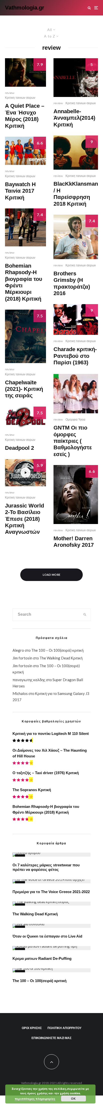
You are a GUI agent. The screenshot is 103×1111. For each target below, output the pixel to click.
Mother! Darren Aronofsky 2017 (74, 541)
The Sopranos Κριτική (31, 790)
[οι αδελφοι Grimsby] (76, 237)
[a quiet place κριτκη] (25, 72)
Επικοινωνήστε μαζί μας (52, 1038)
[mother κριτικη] (76, 494)
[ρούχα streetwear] (51, 855)
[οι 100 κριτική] (51, 970)
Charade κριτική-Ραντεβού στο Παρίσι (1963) (75, 356)
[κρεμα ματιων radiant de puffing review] (51, 948)
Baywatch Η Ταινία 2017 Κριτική (20, 191)
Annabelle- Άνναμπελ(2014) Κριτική (74, 118)
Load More (51, 574)
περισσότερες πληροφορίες (35, 1099)
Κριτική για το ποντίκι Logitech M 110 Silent (50, 733)
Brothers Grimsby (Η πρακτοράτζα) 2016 (72, 283)
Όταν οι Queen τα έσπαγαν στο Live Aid (47, 936)
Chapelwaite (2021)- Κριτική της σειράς (24, 389)
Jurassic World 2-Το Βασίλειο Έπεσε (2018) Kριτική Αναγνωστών (24, 519)
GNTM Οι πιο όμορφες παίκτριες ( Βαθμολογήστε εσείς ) (73, 441)
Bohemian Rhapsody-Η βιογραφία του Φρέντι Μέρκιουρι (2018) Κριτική (23, 282)
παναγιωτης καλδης (28, 679)
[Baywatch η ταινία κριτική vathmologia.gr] (25, 151)
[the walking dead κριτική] (51, 904)
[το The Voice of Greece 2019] (51, 881)
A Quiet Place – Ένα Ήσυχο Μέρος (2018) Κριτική (24, 116)
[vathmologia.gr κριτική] (25, 418)
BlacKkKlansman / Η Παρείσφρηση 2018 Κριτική (76, 194)
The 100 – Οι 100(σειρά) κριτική (57, 650)
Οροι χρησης (32, 1028)
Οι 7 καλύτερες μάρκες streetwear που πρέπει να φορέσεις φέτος (46, 867)
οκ (73, 1098)
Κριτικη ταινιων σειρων (20, 97)
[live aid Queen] (51, 926)
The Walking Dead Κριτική (61, 658)
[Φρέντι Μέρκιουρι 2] (25, 227)
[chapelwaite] (25, 336)
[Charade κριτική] (76, 319)
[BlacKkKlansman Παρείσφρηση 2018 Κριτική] (76, 152)
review (9, 93)
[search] (85, 615)
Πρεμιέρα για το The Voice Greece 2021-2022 (51, 892)
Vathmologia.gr (24, 7)
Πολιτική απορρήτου (65, 1028)
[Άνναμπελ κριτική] (76, 77)
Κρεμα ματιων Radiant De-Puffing (42, 958)
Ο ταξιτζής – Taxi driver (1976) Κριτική (45, 773)
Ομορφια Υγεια (75, 419)
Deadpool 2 (19, 448)
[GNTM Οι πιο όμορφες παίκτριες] (76, 393)
